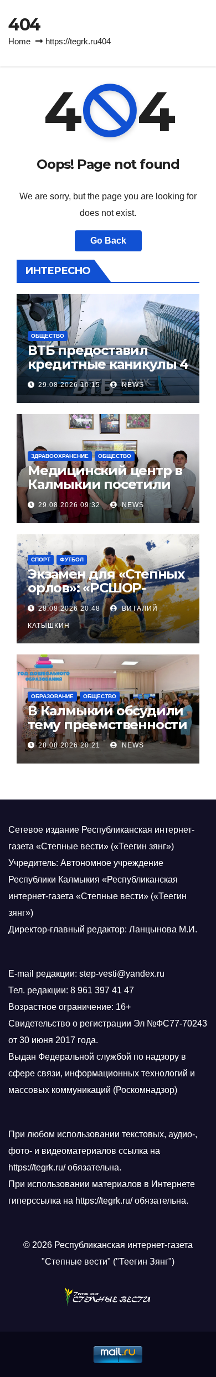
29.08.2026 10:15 (69, 385)
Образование (52, 696)
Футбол (72, 559)
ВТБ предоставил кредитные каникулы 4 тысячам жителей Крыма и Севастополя (108, 371)
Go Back (108, 240)
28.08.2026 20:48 (69, 608)
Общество (47, 336)
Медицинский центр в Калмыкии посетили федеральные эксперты (105, 491)
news (132, 385)
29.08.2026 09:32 (69, 505)
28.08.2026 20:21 (69, 745)
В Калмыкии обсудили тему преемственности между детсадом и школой (107, 731)
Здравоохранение (60, 456)
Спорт (40, 559)
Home (19, 41)
